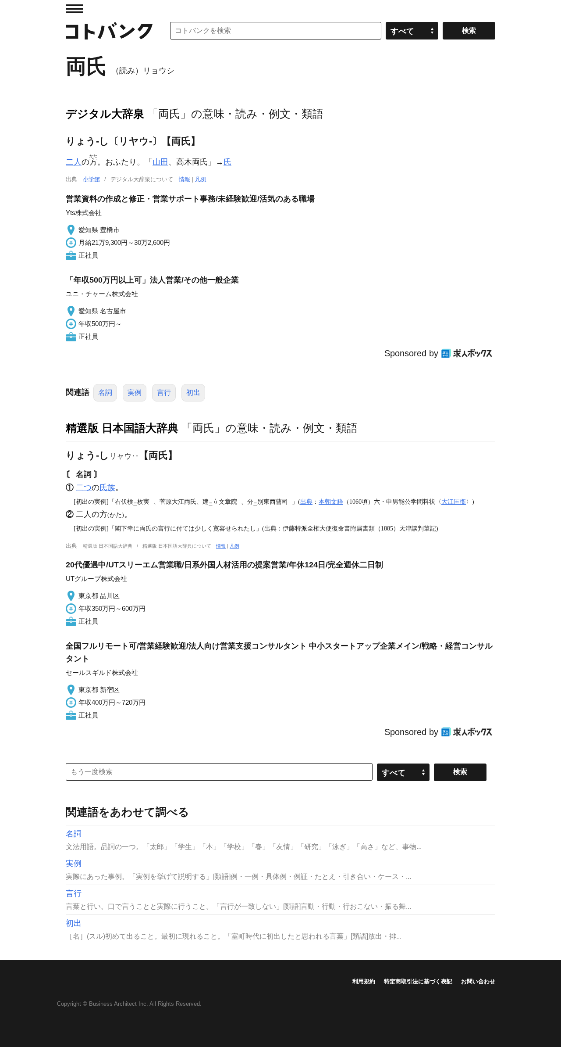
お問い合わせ (478, 981)
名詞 (105, 392)
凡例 (200, 179)
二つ (84, 487)
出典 (306, 501)
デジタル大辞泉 (105, 114)
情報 (184, 179)
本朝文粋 (331, 501)
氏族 (107, 487)
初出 (193, 392)
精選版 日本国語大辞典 (122, 428)
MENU (74, 9)
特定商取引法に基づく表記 (418, 981)
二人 (74, 162)
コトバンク (109, 30)
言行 (164, 392)
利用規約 (363, 981)
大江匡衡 (453, 501)
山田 (160, 162)
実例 (135, 392)
